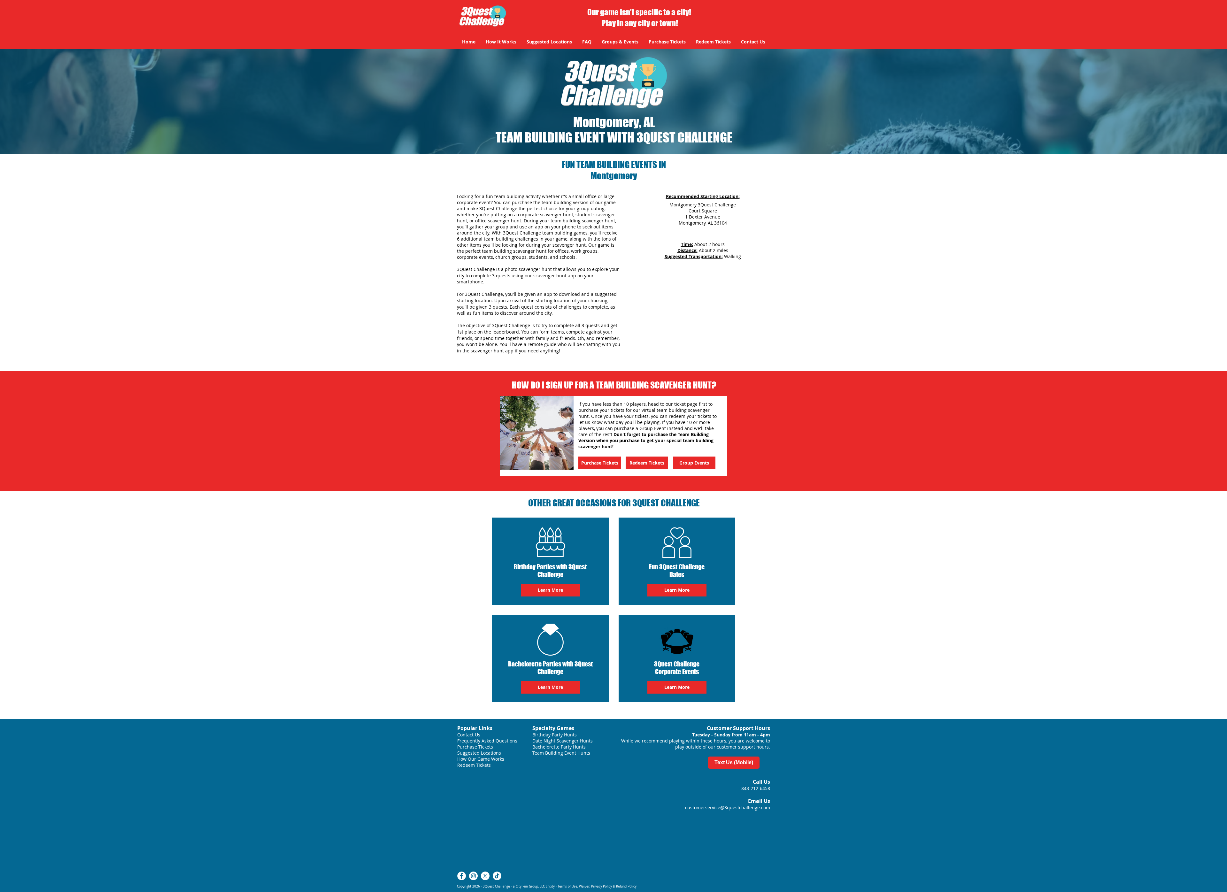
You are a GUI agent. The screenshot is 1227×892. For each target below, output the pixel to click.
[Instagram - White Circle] (473, 876)
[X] (485, 876)
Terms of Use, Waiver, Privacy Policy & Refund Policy (597, 886)
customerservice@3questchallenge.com (727, 807)
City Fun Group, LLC (530, 886)
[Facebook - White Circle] (461, 876)
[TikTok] (497, 876)
